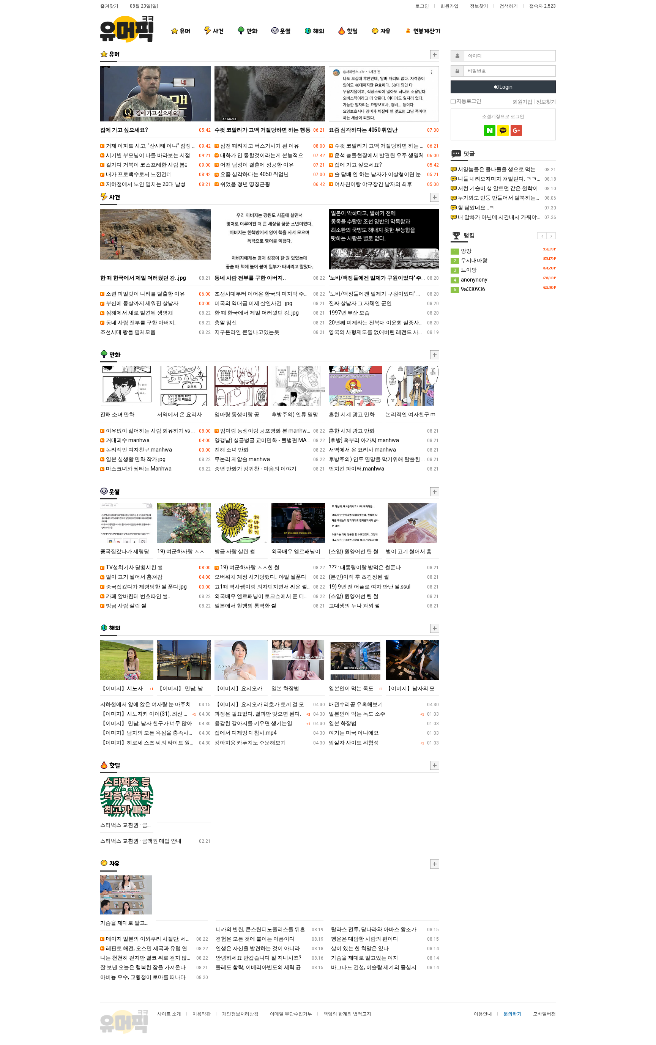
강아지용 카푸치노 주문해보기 (269, 743)
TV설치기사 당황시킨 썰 (158, 567)
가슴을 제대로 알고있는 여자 (385, 958)
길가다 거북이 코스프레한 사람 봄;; (158, 165)
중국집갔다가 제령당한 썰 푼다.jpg (158, 587)
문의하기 (512, 1014)
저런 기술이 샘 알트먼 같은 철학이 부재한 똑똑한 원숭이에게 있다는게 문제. (506, 188)
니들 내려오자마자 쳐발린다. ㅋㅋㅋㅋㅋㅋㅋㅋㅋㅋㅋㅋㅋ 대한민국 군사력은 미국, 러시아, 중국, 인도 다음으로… (506, 179)
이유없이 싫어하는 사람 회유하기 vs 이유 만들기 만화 (158, 431)
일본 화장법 (384, 723)
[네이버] (489, 130)
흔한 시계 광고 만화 (384, 431)
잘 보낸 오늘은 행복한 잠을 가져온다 (154, 967)
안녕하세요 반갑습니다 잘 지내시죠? (269, 958)
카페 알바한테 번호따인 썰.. (158, 596)
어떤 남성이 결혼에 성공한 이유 (272, 165)
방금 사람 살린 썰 (158, 606)
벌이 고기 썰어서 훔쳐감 (158, 577)
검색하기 (509, 6)
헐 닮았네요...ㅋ (506, 208)
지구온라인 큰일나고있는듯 (269, 332)
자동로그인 (468, 101)
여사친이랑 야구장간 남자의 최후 (386, 184)
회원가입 (449, 6)
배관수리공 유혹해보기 (384, 704)
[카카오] (503, 130)
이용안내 (483, 1014)
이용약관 (201, 1014)
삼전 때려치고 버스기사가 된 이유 (272, 146)
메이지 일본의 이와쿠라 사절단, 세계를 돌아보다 (156, 939)
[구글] (516, 130)
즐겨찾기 (109, 6)
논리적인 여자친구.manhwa (158, 450)
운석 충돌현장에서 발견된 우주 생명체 (386, 155)
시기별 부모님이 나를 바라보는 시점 (158, 155)
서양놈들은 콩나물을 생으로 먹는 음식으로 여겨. (506, 169)
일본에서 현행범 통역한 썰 (269, 606)
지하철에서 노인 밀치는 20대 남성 (158, 184)
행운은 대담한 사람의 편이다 (385, 939)
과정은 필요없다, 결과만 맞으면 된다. (269, 714)
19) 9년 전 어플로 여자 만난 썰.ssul (384, 587)
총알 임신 (269, 322)
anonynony (505, 279)
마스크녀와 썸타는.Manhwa (158, 469)
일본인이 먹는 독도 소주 (384, 714)
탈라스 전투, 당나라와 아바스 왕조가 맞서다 (385, 929)
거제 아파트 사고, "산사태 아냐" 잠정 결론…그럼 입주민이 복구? (158, 146)
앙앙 (505, 250)
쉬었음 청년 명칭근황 (272, 184)
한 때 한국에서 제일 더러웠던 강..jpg (269, 313)
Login (505, 87)
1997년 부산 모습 (384, 313)
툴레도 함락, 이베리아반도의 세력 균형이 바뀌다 (269, 967)
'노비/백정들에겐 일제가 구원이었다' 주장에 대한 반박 (384, 294)
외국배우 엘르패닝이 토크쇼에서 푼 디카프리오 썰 (269, 596)
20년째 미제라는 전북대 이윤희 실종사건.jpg (384, 322)
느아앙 (505, 269)
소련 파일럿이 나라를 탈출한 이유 (158, 294)
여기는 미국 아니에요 (384, 733)
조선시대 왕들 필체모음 (155, 332)
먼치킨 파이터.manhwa (384, 469)
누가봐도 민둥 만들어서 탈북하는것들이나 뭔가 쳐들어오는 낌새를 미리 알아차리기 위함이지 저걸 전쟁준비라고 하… (506, 198)
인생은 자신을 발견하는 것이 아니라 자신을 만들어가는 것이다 (269, 948)
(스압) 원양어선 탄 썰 (384, 596)
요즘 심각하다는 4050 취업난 (272, 174)
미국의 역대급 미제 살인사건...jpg (269, 303)
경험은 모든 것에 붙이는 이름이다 (269, 939)
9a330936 (505, 288)
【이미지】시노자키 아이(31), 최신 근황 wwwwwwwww (155, 714)
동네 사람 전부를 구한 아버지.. (158, 322)
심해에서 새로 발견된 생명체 (158, 313)
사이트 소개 (169, 1014)
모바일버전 (544, 1014)
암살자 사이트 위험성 (384, 743)
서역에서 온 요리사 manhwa (384, 450)
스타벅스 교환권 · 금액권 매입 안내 (155, 841)
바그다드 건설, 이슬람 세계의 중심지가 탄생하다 (385, 967)
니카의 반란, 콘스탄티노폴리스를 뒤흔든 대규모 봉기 (269, 929)
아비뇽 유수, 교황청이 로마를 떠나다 (154, 977)
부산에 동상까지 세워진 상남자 (158, 303)
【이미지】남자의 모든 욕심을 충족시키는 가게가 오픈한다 (155, 733)
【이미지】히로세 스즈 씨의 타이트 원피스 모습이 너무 (155, 743)
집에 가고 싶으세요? (386, 165)
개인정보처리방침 (240, 1014)
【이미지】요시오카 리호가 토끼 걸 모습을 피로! (269, 704)
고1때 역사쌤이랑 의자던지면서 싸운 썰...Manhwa (269, 587)
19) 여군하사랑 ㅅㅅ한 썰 (272, 567)
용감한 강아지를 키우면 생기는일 (269, 723)
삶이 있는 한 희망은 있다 (385, 948)
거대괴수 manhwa (158, 440)
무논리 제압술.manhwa (269, 459)
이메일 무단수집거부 (291, 1014)
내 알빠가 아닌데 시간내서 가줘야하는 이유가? (506, 217)
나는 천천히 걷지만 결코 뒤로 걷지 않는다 (154, 958)
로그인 (422, 6)
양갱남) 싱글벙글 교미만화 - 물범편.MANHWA (269, 440)
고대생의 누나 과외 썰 (384, 606)
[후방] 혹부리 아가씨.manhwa (384, 440)
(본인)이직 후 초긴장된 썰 (384, 577)
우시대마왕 (505, 260)
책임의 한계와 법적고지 (347, 1014)
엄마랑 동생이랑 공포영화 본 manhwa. (272, 431)
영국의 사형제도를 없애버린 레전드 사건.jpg (384, 332)
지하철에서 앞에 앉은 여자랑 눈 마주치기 (155, 704)
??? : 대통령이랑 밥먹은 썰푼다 (384, 567)
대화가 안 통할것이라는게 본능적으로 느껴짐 (272, 155)
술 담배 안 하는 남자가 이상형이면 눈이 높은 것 (386, 174)
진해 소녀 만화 (269, 450)
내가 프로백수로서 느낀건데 (158, 174)
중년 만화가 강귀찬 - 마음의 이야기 (269, 469)
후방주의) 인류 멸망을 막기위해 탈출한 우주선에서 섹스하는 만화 (384, 459)
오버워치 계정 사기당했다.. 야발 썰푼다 (269, 577)
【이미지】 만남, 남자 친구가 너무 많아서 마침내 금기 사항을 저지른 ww (155, 723)
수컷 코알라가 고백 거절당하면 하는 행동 (386, 146)
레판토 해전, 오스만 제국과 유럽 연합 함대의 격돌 (156, 948)
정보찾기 (479, 6)
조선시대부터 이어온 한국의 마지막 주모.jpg (269, 294)
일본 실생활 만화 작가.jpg (158, 459)
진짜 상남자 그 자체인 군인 (384, 303)
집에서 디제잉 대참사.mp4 (269, 733)
